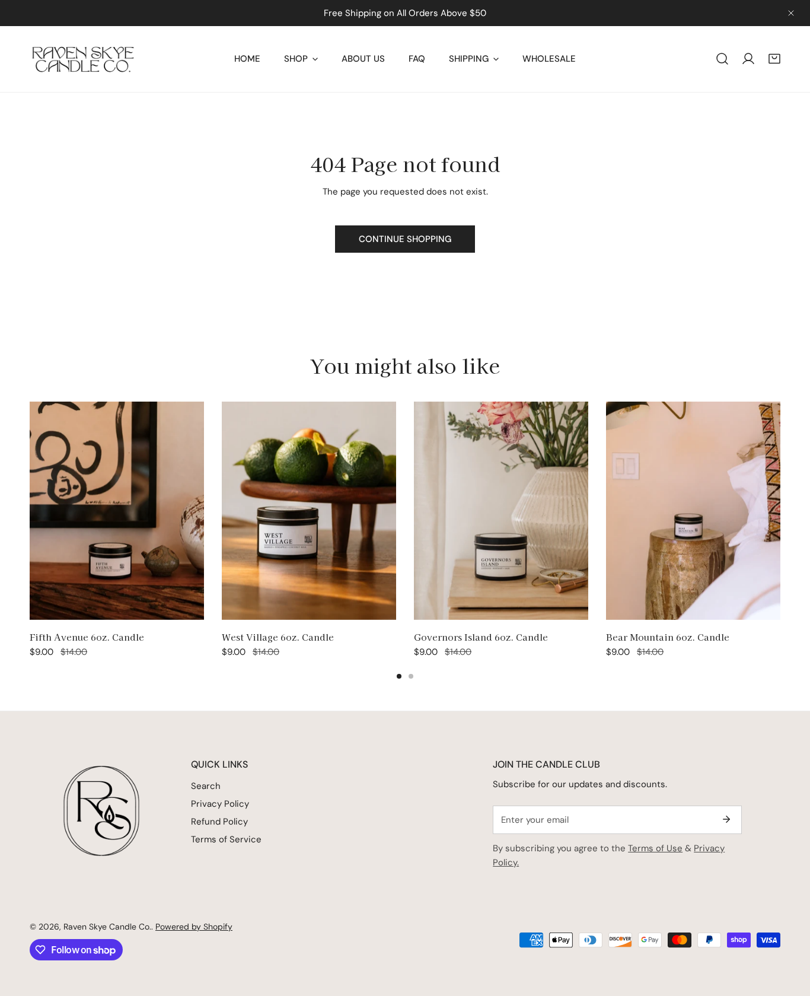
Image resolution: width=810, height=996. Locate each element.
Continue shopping (405, 239)
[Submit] (726, 819)
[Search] (722, 59)
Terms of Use (655, 848)
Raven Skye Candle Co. (107, 926)
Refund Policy (219, 822)
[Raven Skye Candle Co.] (83, 59)
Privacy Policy (220, 804)
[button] (774, 59)
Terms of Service (226, 839)
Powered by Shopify (193, 926)
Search (206, 786)
